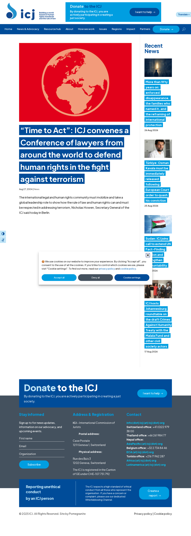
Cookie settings (131, 277)
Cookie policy (163, 513)
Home (8, 29)
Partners (145, 29)
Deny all (95, 277)
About (69, 29)
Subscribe (34, 464)
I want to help (143, 12)
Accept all (59, 277)
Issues (103, 29)
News (36, 189)
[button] (147, 255)
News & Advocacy (28, 29)
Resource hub (52, 29)
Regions (117, 29)
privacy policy (107, 268)
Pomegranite (77, 513)
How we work (86, 29)
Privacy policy (143, 513)
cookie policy (128, 268)
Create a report (153, 493)
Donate (166, 29)
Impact (131, 29)
